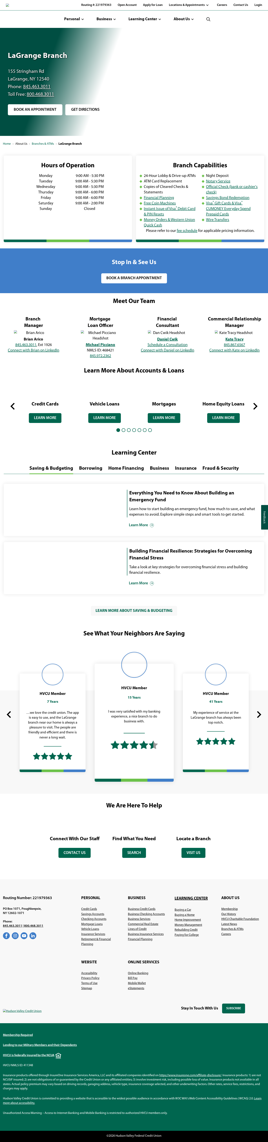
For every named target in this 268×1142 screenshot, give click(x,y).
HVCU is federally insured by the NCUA (28, 1055)
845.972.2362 (100, 356)
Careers (222, 5)
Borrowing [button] (90, 468)
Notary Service (218, 181)
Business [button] (159, 468)
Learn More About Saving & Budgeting (134, 611)
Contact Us (240, 5)
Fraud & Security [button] (220, 468)
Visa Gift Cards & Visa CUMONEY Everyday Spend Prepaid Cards (228, 208)
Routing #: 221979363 (96, 5)
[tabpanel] (45, 403)
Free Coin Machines (160, 203)
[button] (74, 19)
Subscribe (235, 1010)
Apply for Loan (153, 5)
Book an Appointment (35, 111)
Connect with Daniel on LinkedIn (167, 350)
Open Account (127, 5)
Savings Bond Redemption (227, 198)
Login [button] (258, 5)
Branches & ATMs (43, 143)
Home (7, 143)
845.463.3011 (37, 86)
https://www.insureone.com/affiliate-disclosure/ (190, 1075)
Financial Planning (159, 198)
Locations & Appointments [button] (187, 5)
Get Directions (87, 111)
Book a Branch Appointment (134, 278)
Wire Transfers (217, 220)
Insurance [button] (186, 468)
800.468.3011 (40, 94)
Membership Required (18, 1035)
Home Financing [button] (126, 468)
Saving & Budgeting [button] (51, 468)
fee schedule (187, 231)
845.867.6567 (234, 345)
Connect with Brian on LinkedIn (33, 350)
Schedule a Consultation (168, 345)
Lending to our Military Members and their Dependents (40, 1045)
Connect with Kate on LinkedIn (234, 350)
